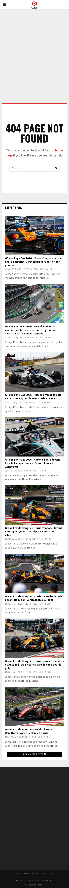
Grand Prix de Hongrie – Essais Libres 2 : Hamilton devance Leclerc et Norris (29, 731)
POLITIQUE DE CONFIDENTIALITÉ (40, 880)
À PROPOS (17, 880)
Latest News (13, 208)
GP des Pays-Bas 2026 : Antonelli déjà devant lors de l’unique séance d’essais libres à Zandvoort (32, 463)
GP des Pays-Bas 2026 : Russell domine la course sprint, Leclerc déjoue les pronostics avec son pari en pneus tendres (31, 330)
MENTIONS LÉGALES (33, 885)
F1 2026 (11, 218)
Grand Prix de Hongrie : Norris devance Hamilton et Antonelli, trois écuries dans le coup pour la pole (34, 665)
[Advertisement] (34, 47)
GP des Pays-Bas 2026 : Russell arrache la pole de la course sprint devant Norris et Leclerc (33, 397)
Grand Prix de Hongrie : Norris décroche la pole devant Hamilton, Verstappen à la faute (33, 598)
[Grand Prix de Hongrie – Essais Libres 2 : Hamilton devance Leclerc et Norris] (34, 706)
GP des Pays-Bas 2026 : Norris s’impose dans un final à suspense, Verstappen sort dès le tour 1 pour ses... (34, 262)
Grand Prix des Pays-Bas (17, 420)
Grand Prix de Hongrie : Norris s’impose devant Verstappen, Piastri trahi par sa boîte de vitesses (33, 531)
